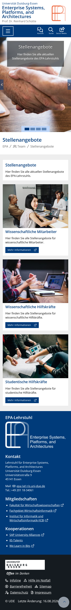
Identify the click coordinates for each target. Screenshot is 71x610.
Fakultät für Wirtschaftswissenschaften (34, 505)
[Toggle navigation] (8, 31)
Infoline (15, 580)
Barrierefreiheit (21, 586)
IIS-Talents (16, 540)
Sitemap (45, 586)
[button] (61, 31)
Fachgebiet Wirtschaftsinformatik (31, 511)
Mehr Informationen (47, 88)
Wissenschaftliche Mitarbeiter (50, 49)
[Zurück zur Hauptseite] (60, 14)
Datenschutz (19, 592)
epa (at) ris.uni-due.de (31, 486)
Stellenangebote (50, 58)
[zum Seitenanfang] (63, 602)
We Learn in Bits (19, 546)
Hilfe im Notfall (39, 580)
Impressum (43, 592)
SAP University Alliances (24, 535)
